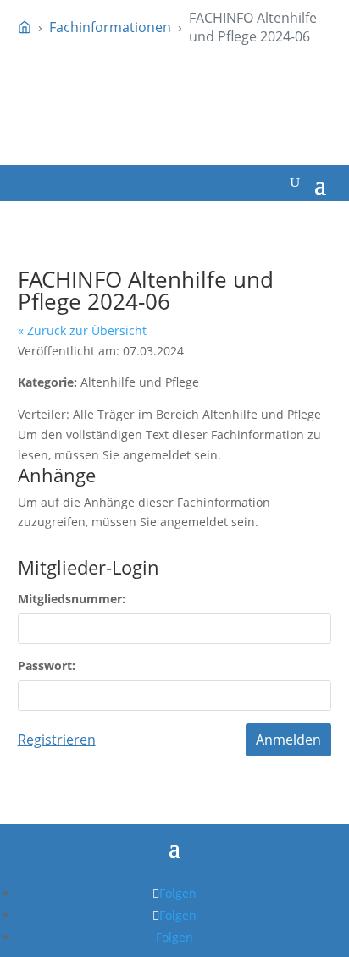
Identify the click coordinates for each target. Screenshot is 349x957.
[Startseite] (24, 27)
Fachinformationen (110, 27)
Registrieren (57, 739)
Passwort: (46, 665)
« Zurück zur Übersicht (82, 330)
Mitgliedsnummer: (71, 599)
